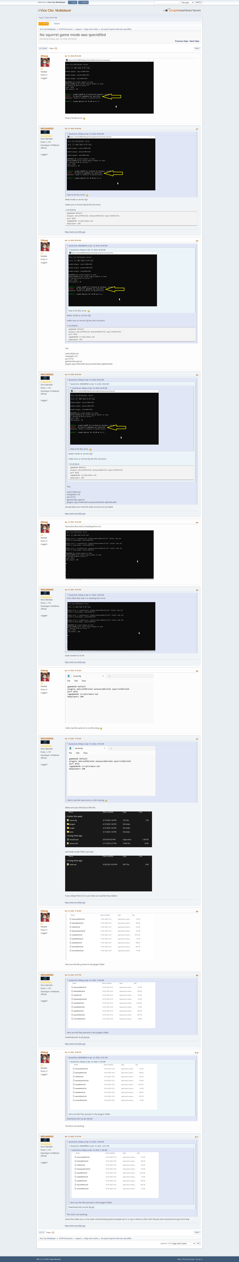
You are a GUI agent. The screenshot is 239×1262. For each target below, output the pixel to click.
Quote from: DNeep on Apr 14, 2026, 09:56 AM (86, 380)
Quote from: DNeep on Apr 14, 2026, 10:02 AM (86, 595)
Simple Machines (55, 1259)
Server (87, 1037)
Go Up (41, 1232)
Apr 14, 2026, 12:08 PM (73, 1052)
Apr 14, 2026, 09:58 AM (73, 374)
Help (179, 1259)
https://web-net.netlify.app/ (75, 232)
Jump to (164, 1243)
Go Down (43, 48)
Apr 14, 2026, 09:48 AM (73, 128)
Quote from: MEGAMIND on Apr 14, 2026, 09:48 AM (88, 246)
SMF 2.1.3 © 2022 (43, 1259)
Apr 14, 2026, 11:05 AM (73, 738)
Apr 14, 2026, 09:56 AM (73, 240)
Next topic (194, 41)
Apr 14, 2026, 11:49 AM (73, 911)
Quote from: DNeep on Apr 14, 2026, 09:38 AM (86, 134)
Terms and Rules (188, 1259)
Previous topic (181, 41)
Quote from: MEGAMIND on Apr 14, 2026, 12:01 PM (88, 1057)
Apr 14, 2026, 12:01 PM (73, 975)
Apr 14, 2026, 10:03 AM (73, 590)
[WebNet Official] (42, 151)
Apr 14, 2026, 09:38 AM (73, 56)
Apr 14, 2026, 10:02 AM (73, 522)
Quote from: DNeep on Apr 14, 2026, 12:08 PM (86, 1142)
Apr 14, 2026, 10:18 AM (73, 670)
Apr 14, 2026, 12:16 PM (73, 1136)
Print (197, 48)
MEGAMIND (47, 128)
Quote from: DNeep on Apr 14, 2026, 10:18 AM (86, 744)
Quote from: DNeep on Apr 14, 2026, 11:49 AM (86, 980)
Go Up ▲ (199, 1259)
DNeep (44, 55)
